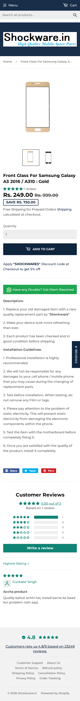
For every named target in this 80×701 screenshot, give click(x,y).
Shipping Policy (23, 673)
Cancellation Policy (51, 673)
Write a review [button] (40, 548)
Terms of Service (26, 668)
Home (7, 61)
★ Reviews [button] (76, 355)
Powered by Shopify (55, 693)
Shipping (64, 209)
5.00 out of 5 (51, 503)
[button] (30, 157)
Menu (13, 5)
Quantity (9, 226)
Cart (73, 5)
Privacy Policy (25, 678)
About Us (53, 662)
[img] (13, 576)
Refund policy (52, 668)
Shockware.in (27, 693)
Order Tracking (50, 678)
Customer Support (30, 662)
